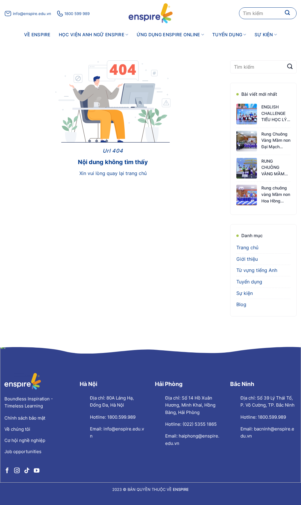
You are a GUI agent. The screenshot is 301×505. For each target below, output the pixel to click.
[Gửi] (287, 13)
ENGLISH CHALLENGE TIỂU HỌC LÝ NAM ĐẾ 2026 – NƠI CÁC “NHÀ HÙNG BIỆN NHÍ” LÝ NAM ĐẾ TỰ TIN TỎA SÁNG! (275, 113)
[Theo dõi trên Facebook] (7, 470)
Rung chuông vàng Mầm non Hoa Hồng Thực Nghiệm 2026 (275, 194)
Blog (241, 304)
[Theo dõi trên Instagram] (17, 470)
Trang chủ (247, 247)
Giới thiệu (247, 259)
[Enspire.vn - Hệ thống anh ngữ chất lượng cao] (150, 13)
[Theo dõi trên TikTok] (26, 470)
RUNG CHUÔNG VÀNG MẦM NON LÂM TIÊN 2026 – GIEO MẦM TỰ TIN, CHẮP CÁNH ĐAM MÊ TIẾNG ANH (275, 168)
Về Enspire (37, 34)
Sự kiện (264, 34)
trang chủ (136, 173)
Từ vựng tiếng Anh (256, 270)
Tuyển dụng (227, 34)
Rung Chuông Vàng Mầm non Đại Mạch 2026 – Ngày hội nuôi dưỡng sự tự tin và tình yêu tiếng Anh (275, 140)
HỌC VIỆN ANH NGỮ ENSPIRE (91, 34)
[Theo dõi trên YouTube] (36, 470)
